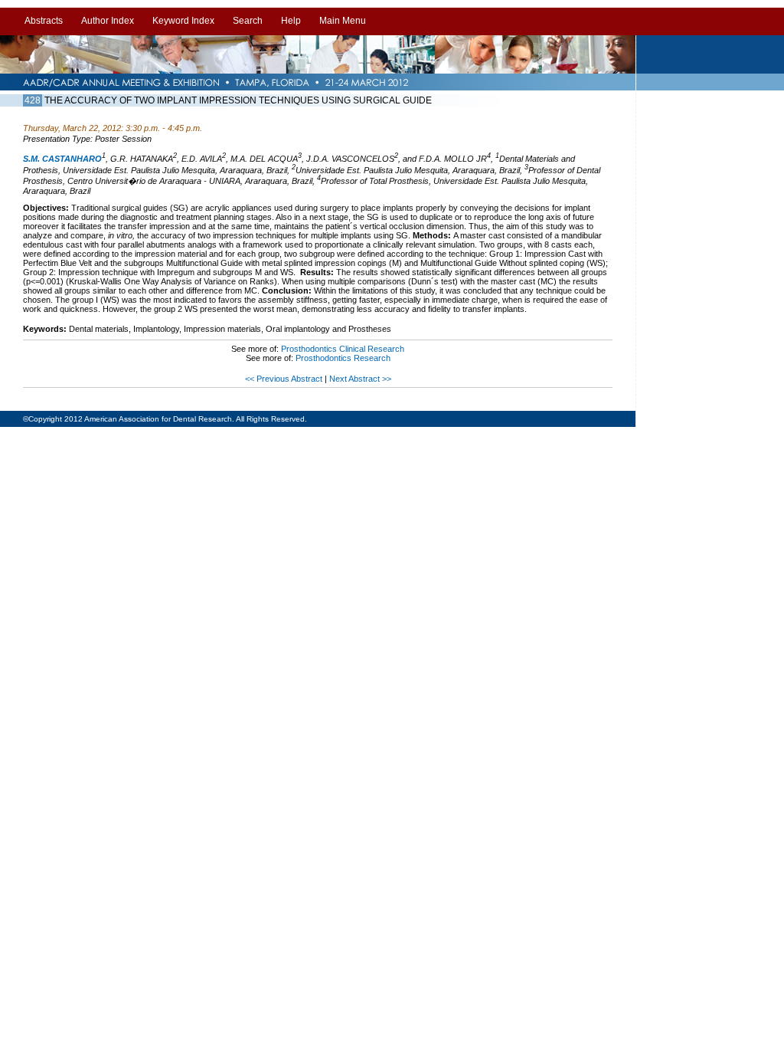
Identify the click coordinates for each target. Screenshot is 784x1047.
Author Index (107, 20)
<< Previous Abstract (285, 378)
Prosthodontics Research (343, 358)
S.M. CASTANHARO (62, 158)
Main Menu (342, 20)
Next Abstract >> (360, 378)
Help (291, 20)
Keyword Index (183, 20)
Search (248, 20)
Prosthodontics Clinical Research (342, 348)
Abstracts (43, 20)
